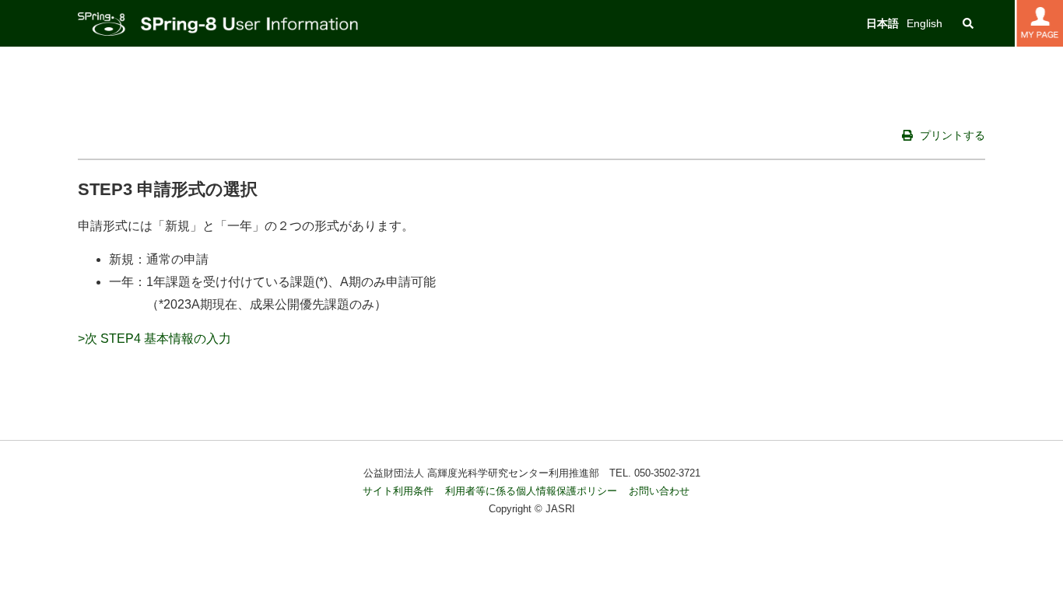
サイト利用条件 (398, 491)
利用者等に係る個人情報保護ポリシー (531, 491)
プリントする (951, 135)
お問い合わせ (659, 491)
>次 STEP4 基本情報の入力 (154, 338)
